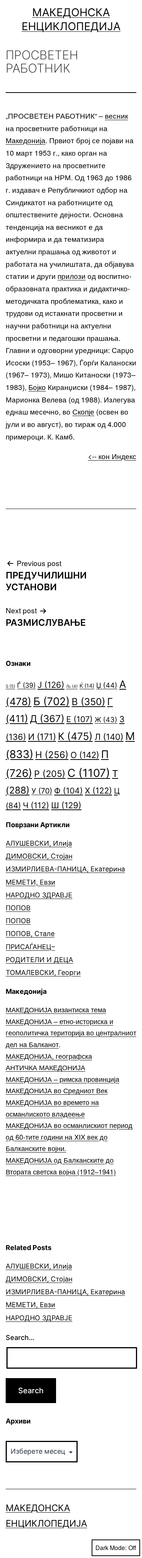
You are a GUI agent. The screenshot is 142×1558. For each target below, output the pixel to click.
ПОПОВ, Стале (30, 934)
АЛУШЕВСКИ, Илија (39, 843)
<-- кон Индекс (112, 456)
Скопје (83, 411)
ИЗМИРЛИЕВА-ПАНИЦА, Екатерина (65, 869)
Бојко (37, 387)
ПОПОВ (18, 908)
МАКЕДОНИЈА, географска (49, 1056)
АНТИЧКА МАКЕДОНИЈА (45, 1067)
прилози (72, 276)
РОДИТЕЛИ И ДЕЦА (39, 960)
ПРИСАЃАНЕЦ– (30, 947)
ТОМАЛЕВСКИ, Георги (43, 972)
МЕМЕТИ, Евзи (30, 882)
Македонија (25, 140)
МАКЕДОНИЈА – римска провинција (62, 1079)
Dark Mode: (110, 1547)
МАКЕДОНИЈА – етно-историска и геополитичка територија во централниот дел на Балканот (71, 1032)
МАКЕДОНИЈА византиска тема (56, 1009)
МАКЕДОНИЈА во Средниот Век (57, 1090)
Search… (20, 1337)
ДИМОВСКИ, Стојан (39, 856)
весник (116, 115)
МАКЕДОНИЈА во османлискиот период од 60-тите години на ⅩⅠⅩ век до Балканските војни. (69, 1136)
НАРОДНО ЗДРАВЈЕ (39, 895)
